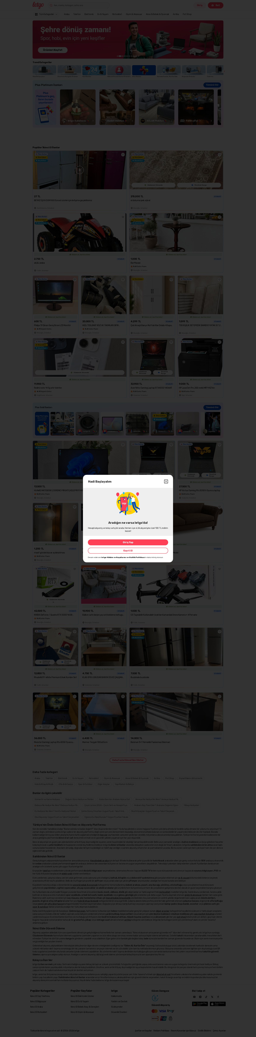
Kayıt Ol (128, 550)
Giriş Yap (128, 542)
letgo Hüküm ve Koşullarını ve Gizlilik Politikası (123, 557)
